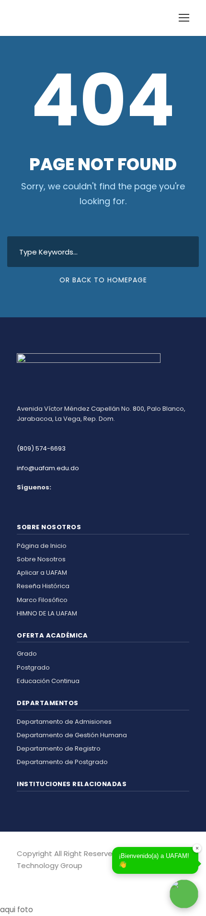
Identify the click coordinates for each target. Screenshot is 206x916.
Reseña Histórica (43, 586)
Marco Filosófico (42, 599)
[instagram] (34, 879)
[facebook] (20, 879)
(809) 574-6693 (41, 448)
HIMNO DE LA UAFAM (47, 613)
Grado (27, 653)
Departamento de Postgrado (62, 761)
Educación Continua (48, 680)
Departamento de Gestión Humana (72, 735)
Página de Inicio (42, 545)
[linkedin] (27, 879)
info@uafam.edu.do (48, 468)
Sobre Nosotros (41, 559)
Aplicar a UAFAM (42, 572)
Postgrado (33, 667)
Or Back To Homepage (103, 280)
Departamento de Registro (59, 748)
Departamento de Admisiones (64, 721)
